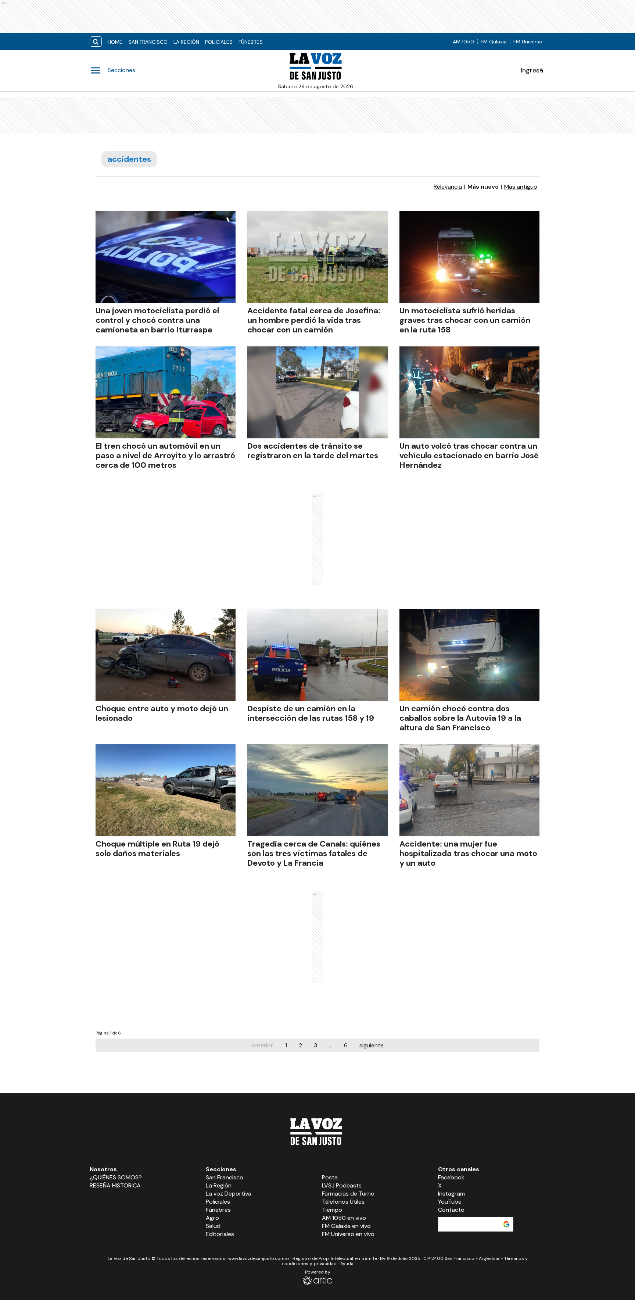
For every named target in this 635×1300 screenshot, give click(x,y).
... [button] (330, 1045)
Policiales (219, 42)
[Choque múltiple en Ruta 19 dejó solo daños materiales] (166, 790)
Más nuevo (483, 186)
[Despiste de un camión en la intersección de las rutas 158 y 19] (317, 655)
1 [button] (286, 1045)
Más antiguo (520, 186)
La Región (186, 42)
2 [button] (300, 1045)
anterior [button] (262, 1045)
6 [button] (346, 1045)
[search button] (96, 41)
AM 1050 (463, 41)
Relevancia (448, 186)
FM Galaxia (494, 41)
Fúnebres (250, 42)
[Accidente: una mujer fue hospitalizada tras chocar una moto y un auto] (469, 790)
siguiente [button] (371, 1045)
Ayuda (347, 1264)
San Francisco (148, 42)
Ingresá (532, 70)
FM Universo (527, 41)
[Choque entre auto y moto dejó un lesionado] (166, 655)
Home (115, 42)
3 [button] (315, 1045)
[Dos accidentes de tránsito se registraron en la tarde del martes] (317, 392)
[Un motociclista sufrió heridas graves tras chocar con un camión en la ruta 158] (469, 257)
